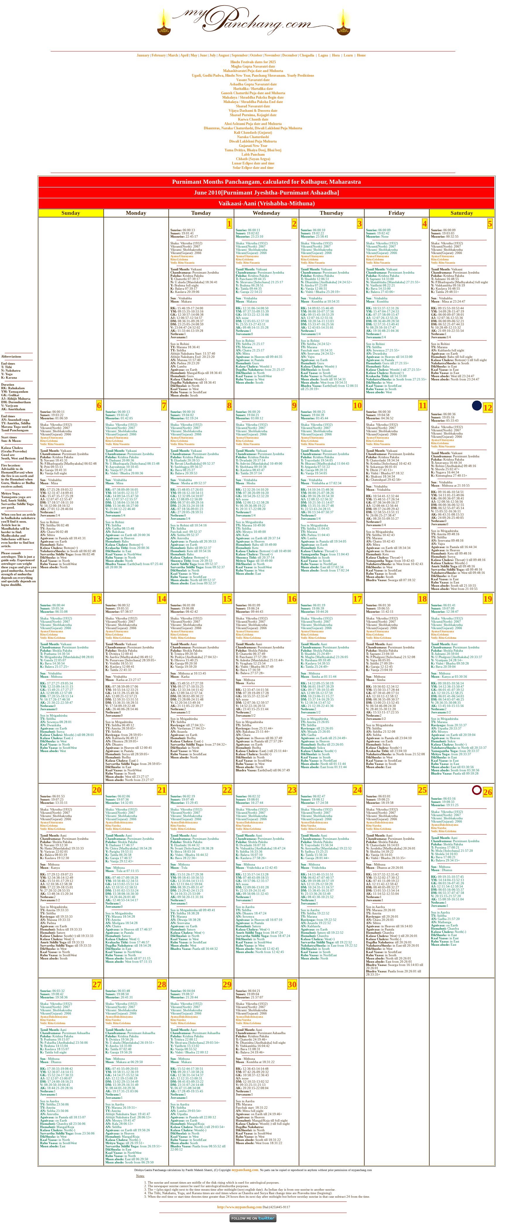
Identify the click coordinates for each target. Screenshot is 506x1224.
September (240, 55)
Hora (336, 55)
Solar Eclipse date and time (253, 168)
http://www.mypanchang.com (239, 1207)
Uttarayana (181, 256)
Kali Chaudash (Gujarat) (253, 133)
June (203, 55)
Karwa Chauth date (253, 119)
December (289, 55)
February (159, 55)
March (173, 55)
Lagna (323, 55)
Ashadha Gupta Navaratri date (253, 84)
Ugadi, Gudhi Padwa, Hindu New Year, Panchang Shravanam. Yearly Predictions (253, 75)
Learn (348, 55)
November (272, 55)
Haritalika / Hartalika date (253, 89)
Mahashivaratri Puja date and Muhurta (253, 71)
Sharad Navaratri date (253, 106)
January (143, 55)
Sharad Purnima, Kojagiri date (253, 115)
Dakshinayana (119, 822)
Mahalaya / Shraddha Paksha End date (253, 102)
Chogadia (307, 55)
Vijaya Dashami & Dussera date (253, 111)
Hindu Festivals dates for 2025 (253, 62)
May (194, 55)
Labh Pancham (253, 154)
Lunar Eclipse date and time (253, 163)
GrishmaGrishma (52, 636)
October (256, 55)
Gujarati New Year (253, 146)
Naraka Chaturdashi (253, 137)
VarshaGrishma (118, 827)
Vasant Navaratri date (253, 80)
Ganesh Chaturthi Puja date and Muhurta (253, 93)
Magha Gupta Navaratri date (253, 66)
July (212, 55)
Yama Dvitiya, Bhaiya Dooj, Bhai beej (253, 150)
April (184, 55)
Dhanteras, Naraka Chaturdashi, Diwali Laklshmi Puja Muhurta (253, 128)
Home (361, 55)
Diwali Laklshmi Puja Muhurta (253, 141)
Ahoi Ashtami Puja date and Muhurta (253, 124)
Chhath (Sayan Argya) (253, 159)
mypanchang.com (253, 42)
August (223, 55)
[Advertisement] (135, 20)
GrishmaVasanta (182, 261)
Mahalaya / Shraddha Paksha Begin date (253, 97)
